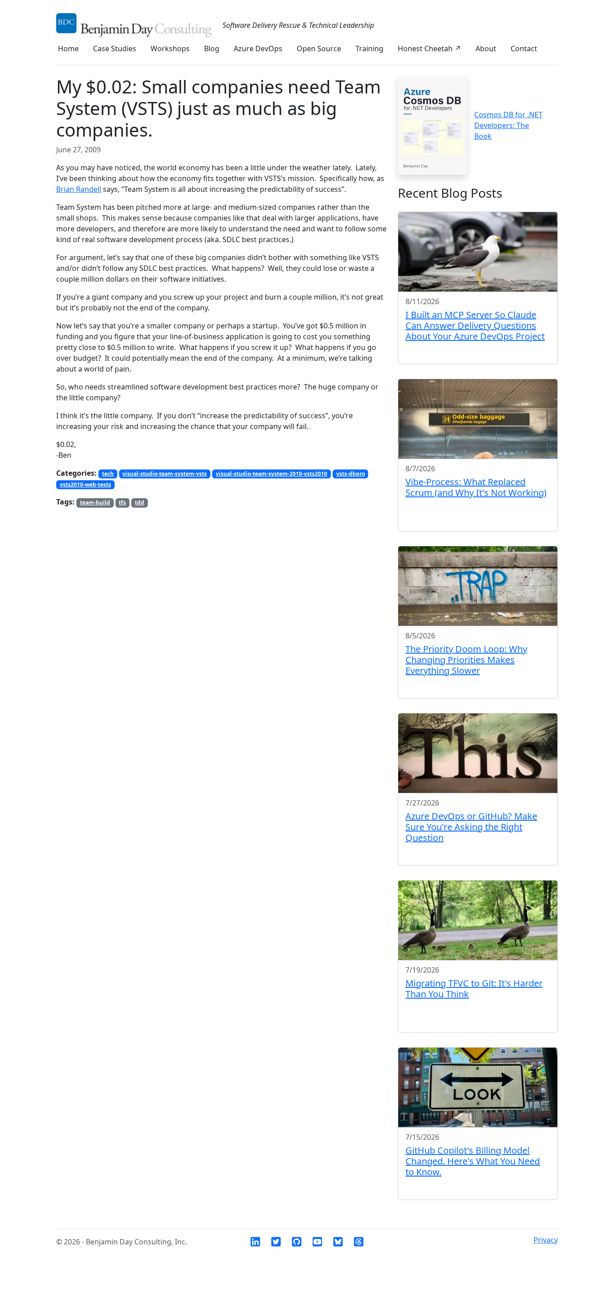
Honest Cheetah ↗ (429, 48)
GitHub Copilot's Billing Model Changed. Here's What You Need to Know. (472, 1161)
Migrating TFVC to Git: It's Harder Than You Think (474, 988)
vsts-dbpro (350, 474)
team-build (95, 502)
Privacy (546, 1240)
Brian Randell (78, 189)
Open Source (319, 48)
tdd (139, 502)
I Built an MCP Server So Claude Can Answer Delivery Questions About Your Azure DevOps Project (475, 325)
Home (68, 48)
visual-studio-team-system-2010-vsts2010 (271, 474)
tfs (122, 502)
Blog (211, 48)
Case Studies (114, 48)
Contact (524, 48)
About (486, 48)
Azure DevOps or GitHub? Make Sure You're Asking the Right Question (471, 827)
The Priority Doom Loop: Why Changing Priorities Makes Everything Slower (466, 660)
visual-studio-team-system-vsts (164, 474)
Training (369, 48)
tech (108, 474)
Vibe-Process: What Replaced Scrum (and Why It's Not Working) (476, 487)
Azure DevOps (258, 48)
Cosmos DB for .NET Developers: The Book (508, 125)
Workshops (170, 48)
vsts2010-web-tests (85, 484)
